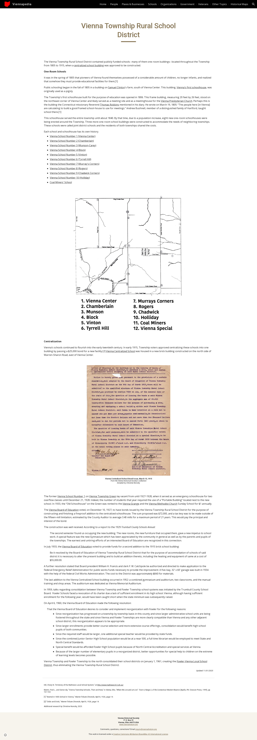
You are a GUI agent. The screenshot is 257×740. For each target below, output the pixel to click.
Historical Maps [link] (239, 4)
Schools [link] (152, 4)
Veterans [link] (203, 4)
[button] (253, 4)
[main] (128, 31)
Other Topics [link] (219, 4)
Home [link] (103, 4)
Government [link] (187, 4)
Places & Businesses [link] (133, 4)
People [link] (114, 4)
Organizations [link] (169, 4)
